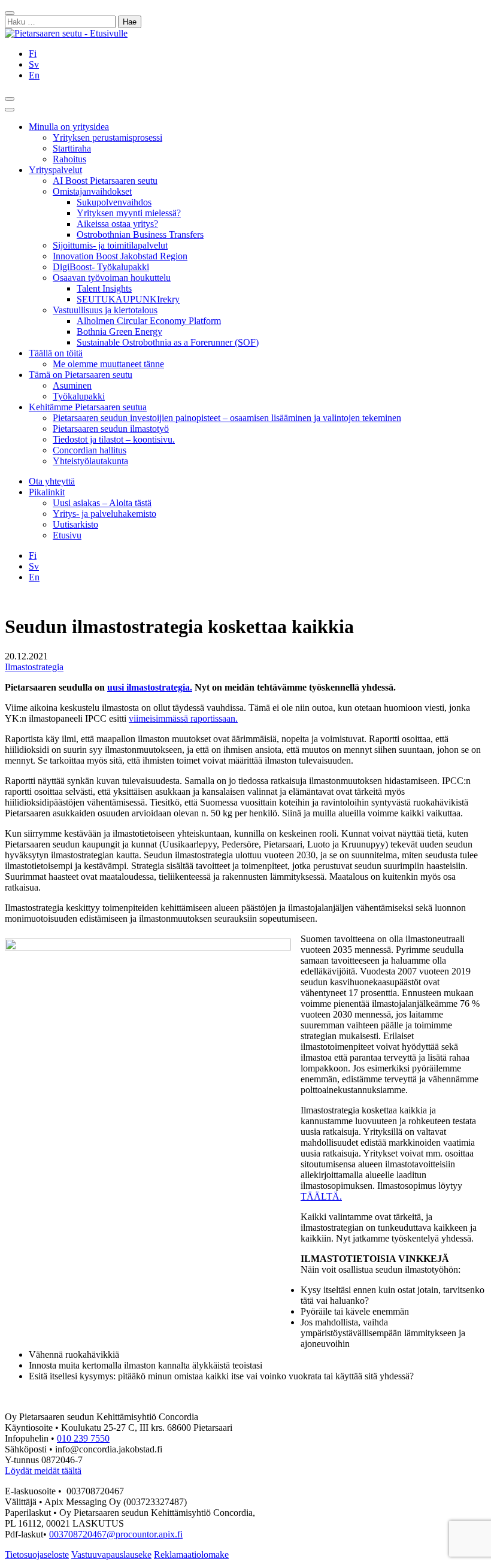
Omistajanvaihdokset (92, 191)
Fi (33, 54)
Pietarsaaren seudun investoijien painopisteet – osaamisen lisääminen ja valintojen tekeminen (227, 418)
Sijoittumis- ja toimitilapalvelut (110, 245)
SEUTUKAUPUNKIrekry (128, 299)
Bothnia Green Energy (119, 331)
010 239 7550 (83, 1438)
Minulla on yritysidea (69, 127)
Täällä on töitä (56, 353)
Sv (34, 64)
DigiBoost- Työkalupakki (101, 267)
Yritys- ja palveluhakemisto (104, 513)
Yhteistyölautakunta (90, 461)
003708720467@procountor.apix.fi (116, 1534)
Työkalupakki (79, 396)
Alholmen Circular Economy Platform (149, 321)
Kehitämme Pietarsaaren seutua (88, 407)
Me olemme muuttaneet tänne (108, 364)
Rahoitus (69, 159)
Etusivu (67, 535)
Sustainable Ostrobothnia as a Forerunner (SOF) (168, 342)
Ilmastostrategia (34, 667)
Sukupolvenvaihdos (114, 202)
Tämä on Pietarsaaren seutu (80, 375)
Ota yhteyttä (52, 481)
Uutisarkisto (75, 524)
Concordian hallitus (89, 450)
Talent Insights (104, 288)
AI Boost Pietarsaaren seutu (105, 180)
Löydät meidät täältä (43, 1471)
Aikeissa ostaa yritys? (117, 224)
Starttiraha (72, 148)
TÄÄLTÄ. (321, 1196)
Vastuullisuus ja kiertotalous (105, 310)
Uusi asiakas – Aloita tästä (102, 503)
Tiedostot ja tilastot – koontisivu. (114, 439)
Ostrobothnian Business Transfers (140, 234)
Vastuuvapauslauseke (111, 1554)
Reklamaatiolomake (191, 1554)
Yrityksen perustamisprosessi (107, 137)
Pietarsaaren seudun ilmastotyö (111, 428)
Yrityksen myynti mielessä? (129, 213)
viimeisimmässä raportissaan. (183, 718)
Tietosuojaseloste (37, 1554)
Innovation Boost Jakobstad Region (120, 256)
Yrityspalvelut (55, 170)
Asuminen (72, 385)
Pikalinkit (47, 492)
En (34, 75)
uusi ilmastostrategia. (149, 687)
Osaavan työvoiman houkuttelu (112, 278)
